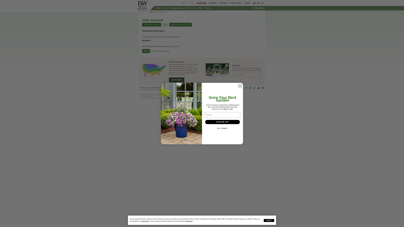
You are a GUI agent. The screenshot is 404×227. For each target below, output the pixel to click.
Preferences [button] (189, 221)
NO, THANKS (222, 128)
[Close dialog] (240, 86)
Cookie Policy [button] (145, 221)
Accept (269, 220)
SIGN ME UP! (222, 122)
